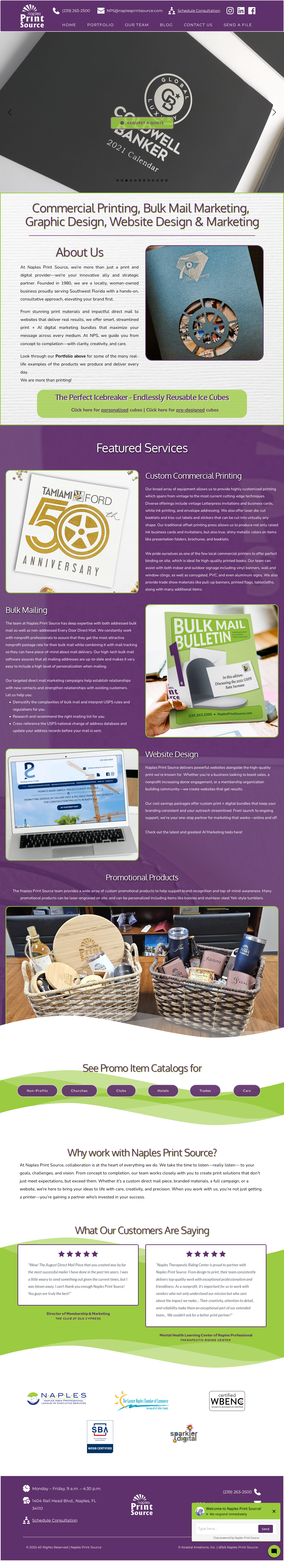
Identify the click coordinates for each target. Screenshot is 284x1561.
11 (162, 180)
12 (166, 180)
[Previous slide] (10, 112)
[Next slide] (274, 112)
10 (157, 180)
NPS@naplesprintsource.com (135, 10)
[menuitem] (69, 25)
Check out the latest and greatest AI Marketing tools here (193, 832)
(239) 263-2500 (76, 10)
